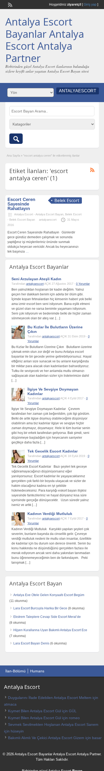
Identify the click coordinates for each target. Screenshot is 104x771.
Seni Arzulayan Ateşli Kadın (36, 279)
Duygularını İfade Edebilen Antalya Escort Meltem (49, 697)
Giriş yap (90, 4)
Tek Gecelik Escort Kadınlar (52, 451)
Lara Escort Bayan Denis (31, 643)
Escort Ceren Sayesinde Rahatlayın (21, 204)
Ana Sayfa (13, 155)
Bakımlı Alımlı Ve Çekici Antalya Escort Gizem (46, 738)
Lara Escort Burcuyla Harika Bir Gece (40, 608)
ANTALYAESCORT (77, 91)
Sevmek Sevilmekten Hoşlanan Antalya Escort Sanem (53, 724)
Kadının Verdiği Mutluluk (49, 514)
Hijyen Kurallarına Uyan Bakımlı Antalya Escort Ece (50, 630)
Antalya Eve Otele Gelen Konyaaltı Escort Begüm (48, 595)
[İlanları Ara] (16, 138)
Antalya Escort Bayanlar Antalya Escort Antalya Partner (44, 40)
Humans (37, 671)
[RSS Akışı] (9, 4)
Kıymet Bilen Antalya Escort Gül (34, 711)
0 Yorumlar (83, 283)
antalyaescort (48, 219)
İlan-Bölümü (15, 671)
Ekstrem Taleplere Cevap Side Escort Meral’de (47, 617)
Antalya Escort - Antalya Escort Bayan (38, 214)
